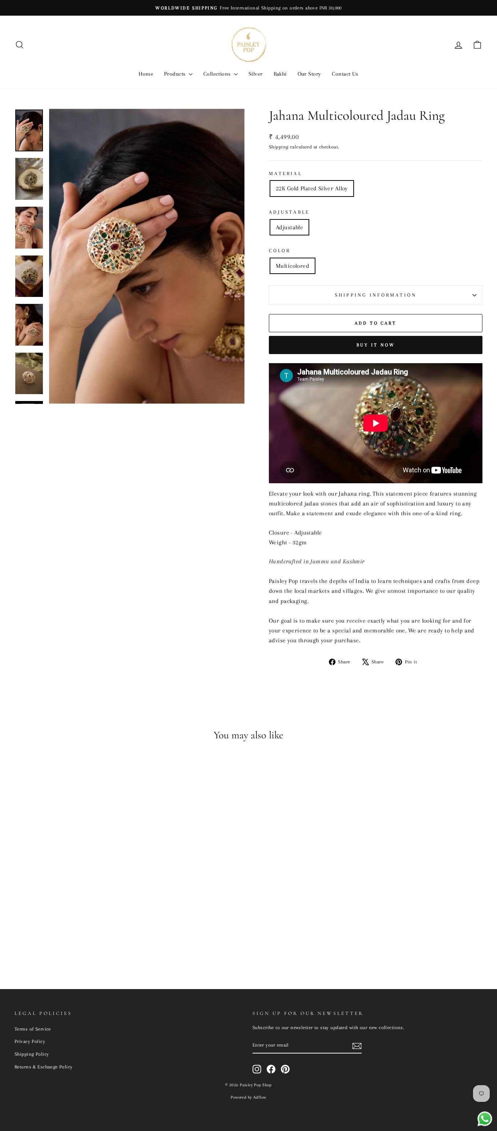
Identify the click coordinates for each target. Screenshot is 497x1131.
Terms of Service (33, 1029)
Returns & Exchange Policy (44, 1067)
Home (146, 74)
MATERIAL (285, 173)
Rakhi (280, 74)
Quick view (70, 917)
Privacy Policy (30, 1041)
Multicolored (292, 265)
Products (175, 74)
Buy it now (376, 345)
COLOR (279, 250)
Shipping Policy (32, 1054)
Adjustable (289, 212)
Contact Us (345, 74)
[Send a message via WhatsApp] (484, 1118)
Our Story (309, 74)
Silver (256, 74)
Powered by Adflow (248, 1097)
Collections (217, 74)
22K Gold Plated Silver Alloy (312, 188)
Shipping (278, 147)
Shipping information (376, 295)
